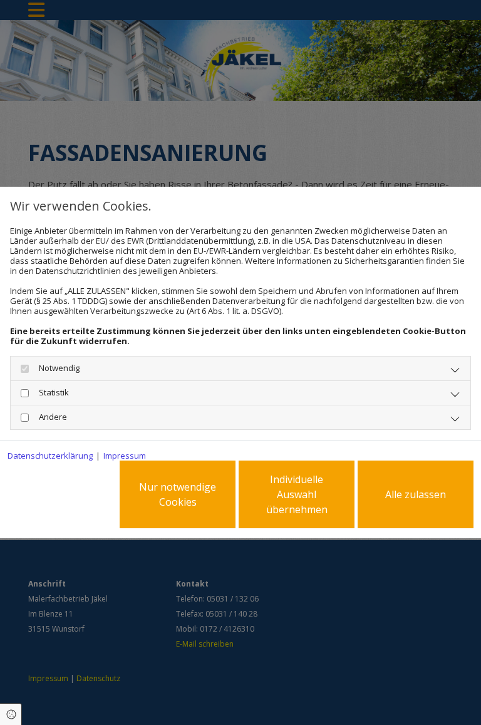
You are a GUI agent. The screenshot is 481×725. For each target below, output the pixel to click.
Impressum (124, 456)
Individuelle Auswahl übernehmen (297, 494)
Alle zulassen (415, 494)
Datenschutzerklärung (50, 456)
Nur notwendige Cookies (177, 494)
